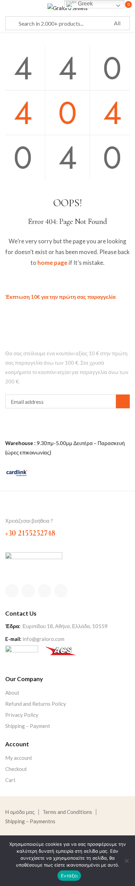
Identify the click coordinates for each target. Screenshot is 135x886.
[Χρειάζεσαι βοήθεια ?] (9, 509)
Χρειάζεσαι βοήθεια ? (29, 521)
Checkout (16, 769)
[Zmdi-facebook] (12, 591)
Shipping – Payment (27, 726)
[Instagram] (44, 591)
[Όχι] (126, 860)
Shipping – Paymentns (30, 821)
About (12, 692)
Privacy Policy (21, 715)
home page (52, 262)
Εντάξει (69, 875)
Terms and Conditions (67, 812)
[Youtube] (61, 591)
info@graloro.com (43, 639)
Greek (84, 4)
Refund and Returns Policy (35, 704)
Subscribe (123, 401)
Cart (10, 780)
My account (18, 758)
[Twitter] (28, 591)
